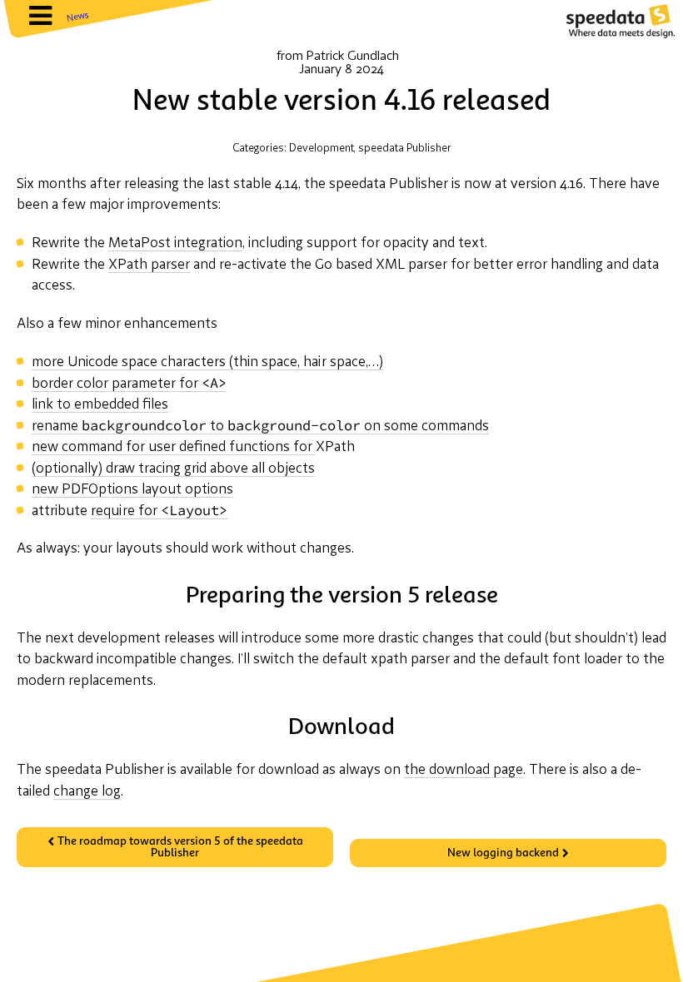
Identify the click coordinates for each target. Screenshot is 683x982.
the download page (463, 770)
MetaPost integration (175, 243)
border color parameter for (129, 384)
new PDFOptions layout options (132, 490)
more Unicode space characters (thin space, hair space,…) (207, 362)
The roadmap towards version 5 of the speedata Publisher (180, 847)
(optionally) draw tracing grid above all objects (173, 469)
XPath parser (149, 265)
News (78, 17)
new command (174, 447)
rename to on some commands (260, 426)
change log (87, 792)
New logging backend (503, 853)
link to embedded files (100, 405)
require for (159, 511)
